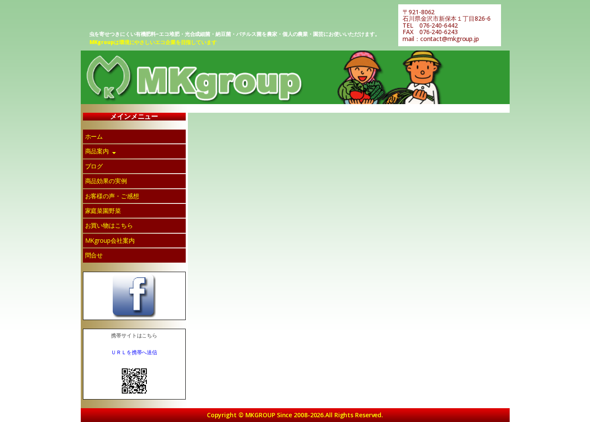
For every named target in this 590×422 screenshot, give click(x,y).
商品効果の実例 (106, 181)
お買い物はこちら (109, 225)
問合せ (94, 255)
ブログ (94, 166)
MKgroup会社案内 (110, 240)
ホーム (94, 136)
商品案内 (97, 151)
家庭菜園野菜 (103, 210)
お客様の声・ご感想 (112, 196)
